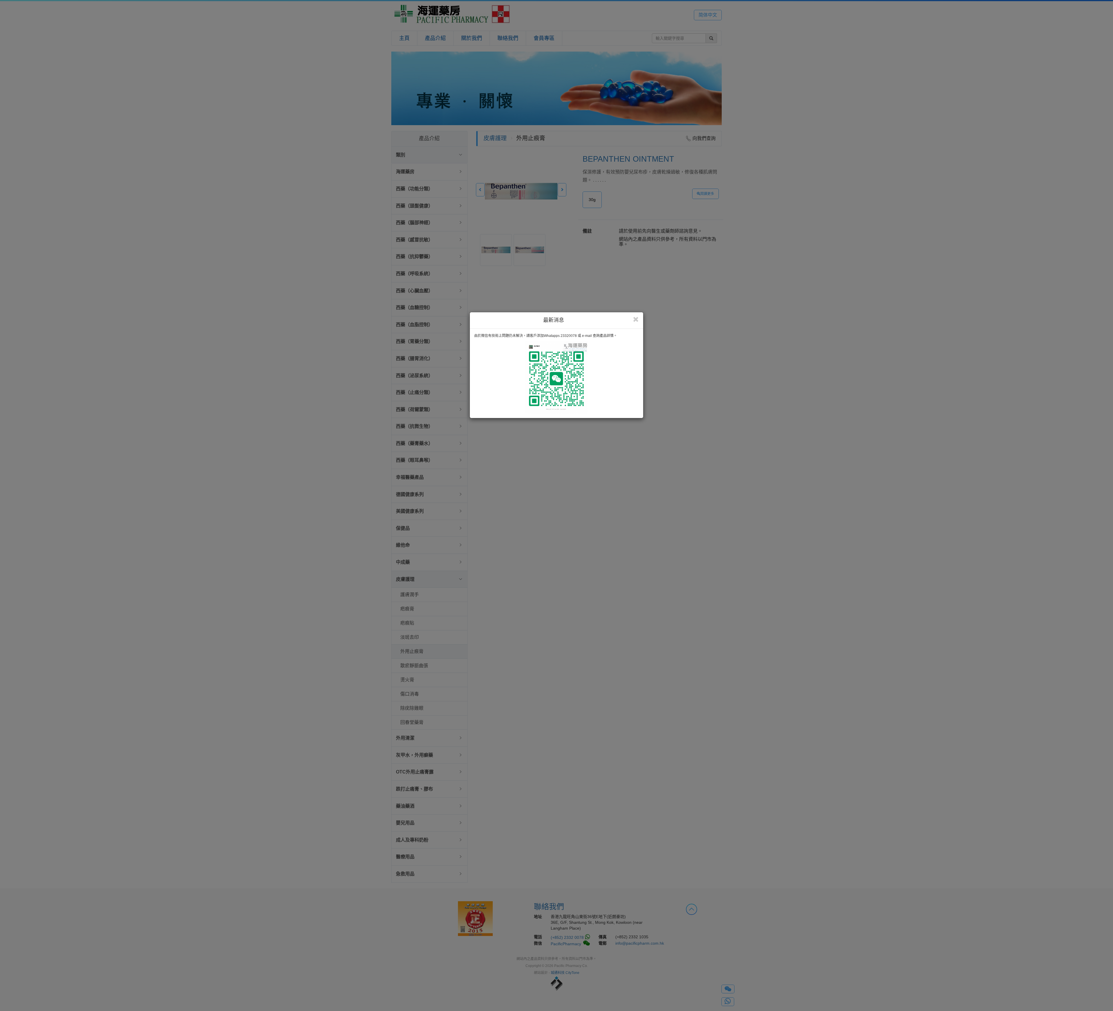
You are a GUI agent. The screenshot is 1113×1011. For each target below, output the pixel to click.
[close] (636, 319)
